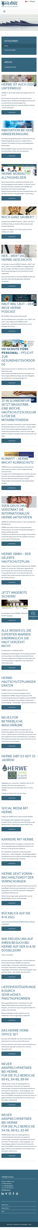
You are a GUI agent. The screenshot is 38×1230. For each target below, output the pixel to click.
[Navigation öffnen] (4, 11)
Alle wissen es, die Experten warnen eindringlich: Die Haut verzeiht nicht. (16, 638)
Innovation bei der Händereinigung (16, 132)
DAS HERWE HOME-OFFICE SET (15, 1032)
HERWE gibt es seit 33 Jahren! (18, 758)
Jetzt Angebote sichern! (14, 594)
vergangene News (10, 67)
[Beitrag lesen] (19, 80)
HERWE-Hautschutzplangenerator (18, 682)
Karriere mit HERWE (17, 839)
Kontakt (10, 616)
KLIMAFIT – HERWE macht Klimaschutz (17, 460)
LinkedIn (7, 820)
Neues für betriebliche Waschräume (12, 721)
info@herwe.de (5, 1190)
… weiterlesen (11, 112)
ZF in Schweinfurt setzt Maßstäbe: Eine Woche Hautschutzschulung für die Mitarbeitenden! (18, 410)
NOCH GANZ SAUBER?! (17, 217)
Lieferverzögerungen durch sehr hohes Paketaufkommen (18, 993)
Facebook (17, 820)
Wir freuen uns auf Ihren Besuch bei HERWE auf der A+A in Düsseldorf (18, 944)
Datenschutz (5, 1208)
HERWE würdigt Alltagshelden (14, 175)
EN (28, 1)
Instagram (26, 820)
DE (34, 1)
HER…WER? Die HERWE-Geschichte (16, 258)
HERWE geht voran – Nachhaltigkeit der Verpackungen (17, 877)
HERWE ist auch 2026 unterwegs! (17, 86)
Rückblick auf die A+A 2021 (15, 915)
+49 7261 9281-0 (8, 1186)
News (6, 46)
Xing (11, 820)
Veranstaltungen (10, 50)
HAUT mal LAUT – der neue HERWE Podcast (17, 308)
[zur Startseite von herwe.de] (10, 4)
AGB (2, 1211)
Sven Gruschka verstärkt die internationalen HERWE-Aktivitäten (16, 511)
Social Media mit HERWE (14, 810)
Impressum (4, 1205)
